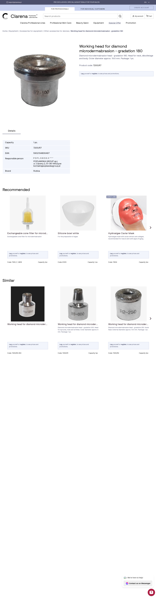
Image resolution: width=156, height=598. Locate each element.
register (95, 73)
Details (11, 131)
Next (150, 228)
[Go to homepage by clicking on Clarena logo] (20, 16)
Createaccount (141, 8)
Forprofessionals (59, 9)
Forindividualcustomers (93, 9)
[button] (120, 16)
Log (82, 73)
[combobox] (146, 2)
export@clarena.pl (15, 2)
